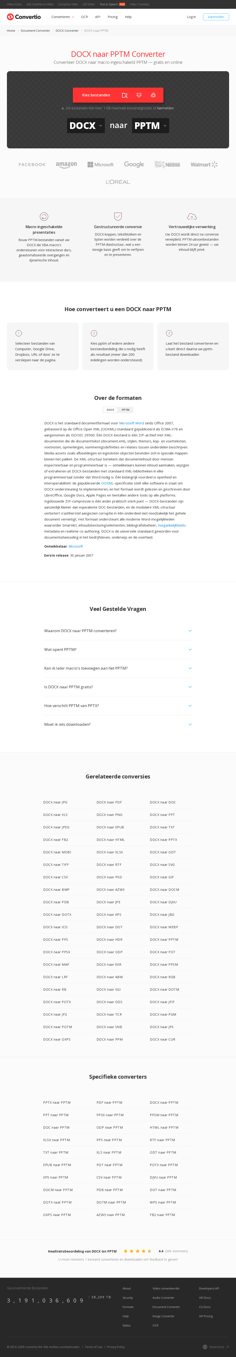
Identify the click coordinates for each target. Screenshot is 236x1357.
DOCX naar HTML (111, 839)
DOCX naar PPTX (163, 839)
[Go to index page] (24, 16)
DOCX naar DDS (110, 1002)
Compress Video (68, 4)
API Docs (205, 1298)
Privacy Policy (116, 1347)
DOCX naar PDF (109, 802)
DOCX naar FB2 (55, 839)
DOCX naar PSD (109, 877)
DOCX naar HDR (110, 939)
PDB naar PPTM (110, 1190)
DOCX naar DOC (163, 802)
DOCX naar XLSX (110, 852)
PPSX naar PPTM (110, 1115)
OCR (84, 17)
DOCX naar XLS (55, 814)
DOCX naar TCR (109, 1014)
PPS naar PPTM (109, 1140)
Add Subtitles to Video (40, 4)
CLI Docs (204, 1307)
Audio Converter (163, 1298)
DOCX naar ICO (55, 927)
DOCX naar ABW (110, 977)
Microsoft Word (131, 423)
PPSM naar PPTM (164, 1115)
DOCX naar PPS (55, 939)
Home (11, 30)
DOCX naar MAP (56, 964)
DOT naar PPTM (163, 1190)
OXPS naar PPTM (57, 1215)
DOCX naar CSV (55, 877)
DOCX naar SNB (109, 1027)
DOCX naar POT (163, 952)
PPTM (125, 409)
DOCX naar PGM (163, 1014)
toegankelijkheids (171, 525)
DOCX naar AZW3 (111, 889)
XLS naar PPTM (109, 1152)
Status (126, 1325)
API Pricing (206, 1316)
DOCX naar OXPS (57, 1039)
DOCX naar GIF (162, 877)
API (97, 17)
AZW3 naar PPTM (111, 1215)
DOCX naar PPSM (164, 964)
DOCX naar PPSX (56, 952)
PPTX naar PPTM (57, 1102)
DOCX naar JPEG (56, 827)
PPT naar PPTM (56, 1115)
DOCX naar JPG (55, 802)
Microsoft (75, 546)
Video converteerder (166, 1288)
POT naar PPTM (110, 1165)
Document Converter (35, 30)
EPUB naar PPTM (57, 1165)
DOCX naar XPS (109, 914)
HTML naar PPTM (164, 1127)
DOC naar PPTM (56, 1127)
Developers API (209, 1288)
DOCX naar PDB (56, 902)
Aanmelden (216, 17)
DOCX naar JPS (162, 1027)
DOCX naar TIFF (56, 864)
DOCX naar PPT (162, 814)
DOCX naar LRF (55, 977)
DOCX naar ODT (163, 852)
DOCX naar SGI (109, 989)
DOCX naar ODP (110, 952)
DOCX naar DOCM (164, 889)
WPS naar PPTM (163, 1202)
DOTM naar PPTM (111, 1202)
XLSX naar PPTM (56, 1140)
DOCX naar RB (54, 989)
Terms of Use (93, 1347)
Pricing (113, 17)
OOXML (107, 483)
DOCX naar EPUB (110, 827)
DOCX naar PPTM (164, 939)
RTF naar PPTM (162, 1140)
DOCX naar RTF (109, 864)
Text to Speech (109, 4)
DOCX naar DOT (110, 927)
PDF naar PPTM (109, 1102)
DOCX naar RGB (163, 977)
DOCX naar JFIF (162, 1002)
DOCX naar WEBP (164, 927)
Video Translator (140, 4)
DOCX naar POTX (57, 1002)
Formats (128, 1307)
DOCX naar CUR (162, 1039)
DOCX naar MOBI (57, 852)
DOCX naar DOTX (57, 914)
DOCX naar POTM (57, 1027)
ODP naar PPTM (110, 1127)
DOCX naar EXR (109, 964)
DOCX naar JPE (109, 902)
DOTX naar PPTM (57, 1202)
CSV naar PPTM (109, 1177)
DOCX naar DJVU (163, 902)
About (127, 1288)
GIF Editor (89, 4)
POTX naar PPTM (164, 1165)
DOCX (110, 409)
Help (128, 17)
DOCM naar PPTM (58, 1190)
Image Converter (163, 1316)
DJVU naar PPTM (163, 1177)
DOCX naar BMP (56, 889)
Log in (191, 17)
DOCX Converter (67, 30)
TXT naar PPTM (55, 1152)
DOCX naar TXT (162, 827)
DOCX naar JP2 (55, 1014)
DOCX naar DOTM (164, 989)
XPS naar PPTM (55, 1177)
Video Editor (14, 4)
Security (128, 1298)
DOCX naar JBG (162, 914)
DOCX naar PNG (110, 814)
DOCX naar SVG (162, 864)
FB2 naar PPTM (162, 1215)
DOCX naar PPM (110, 1039)
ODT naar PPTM (163, 1152)
